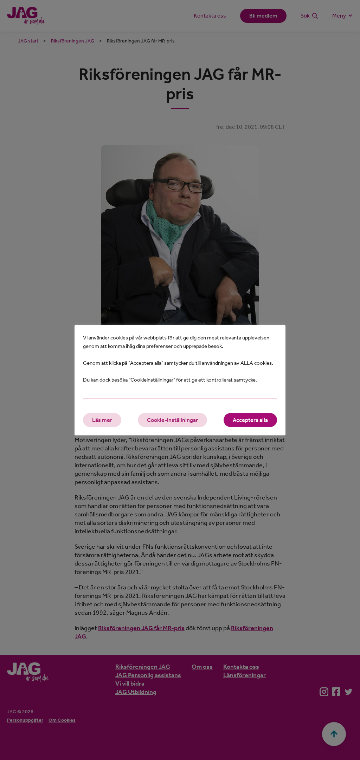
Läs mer (102, 419)
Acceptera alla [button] (250, 419)
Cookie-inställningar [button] (172, 419)
